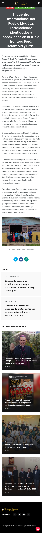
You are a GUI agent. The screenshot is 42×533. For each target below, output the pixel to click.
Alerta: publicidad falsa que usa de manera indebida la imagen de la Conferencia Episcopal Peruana (19, 402)
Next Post (9, 301)
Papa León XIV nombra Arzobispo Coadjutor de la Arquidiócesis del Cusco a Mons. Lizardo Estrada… (21, 360)
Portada (10, 7)
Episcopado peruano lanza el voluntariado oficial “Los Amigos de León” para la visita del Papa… (19, 444)
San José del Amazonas (25, 7)
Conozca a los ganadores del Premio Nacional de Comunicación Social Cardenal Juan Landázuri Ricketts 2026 (20, 486)
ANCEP (9, 367)
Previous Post (14, 276)
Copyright (5, 526)
